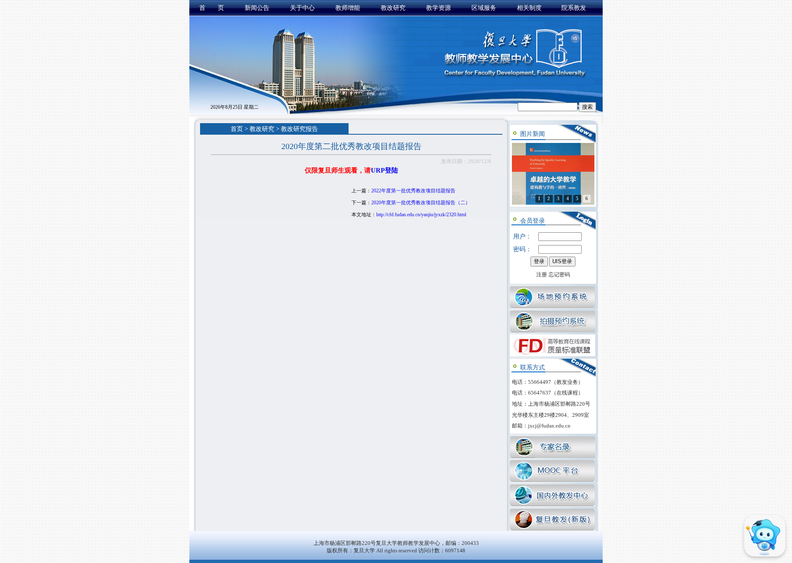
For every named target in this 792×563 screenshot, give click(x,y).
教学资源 (438, 8)
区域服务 (483, 8)
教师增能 (347, 8)
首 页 (211, 8)
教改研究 (393, 8)
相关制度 (529, 8)
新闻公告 (257, 8)
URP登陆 (384, 170)
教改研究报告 (299, 129)
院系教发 (573, 8)
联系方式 (532, 367)
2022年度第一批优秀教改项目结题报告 (413, 191)
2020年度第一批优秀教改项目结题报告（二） (420, 203)
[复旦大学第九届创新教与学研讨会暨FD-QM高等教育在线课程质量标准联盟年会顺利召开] (553, 174)
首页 (237, 129)
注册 (541, 274)
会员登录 (532, 220)
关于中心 (302, 8)
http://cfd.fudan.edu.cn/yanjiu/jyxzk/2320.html (421, 214)
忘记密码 (559, 274)
